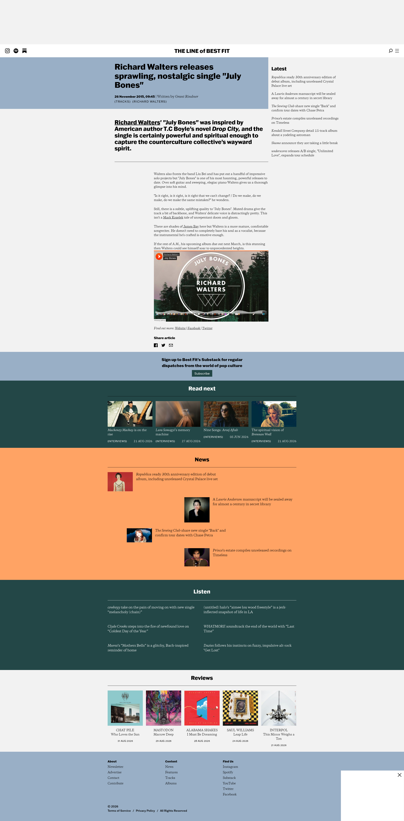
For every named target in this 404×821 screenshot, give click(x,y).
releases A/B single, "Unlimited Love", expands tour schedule (302, 153)
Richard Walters (137, 122)
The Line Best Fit (202, 50)
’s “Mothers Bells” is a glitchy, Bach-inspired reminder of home (148, 648)
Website (180, 328)
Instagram (230, 767)
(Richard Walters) (149, 101)
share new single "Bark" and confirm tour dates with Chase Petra (303, 108)
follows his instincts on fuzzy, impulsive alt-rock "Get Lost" (247, 648)
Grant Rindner (186, 96)
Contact (113, 778)
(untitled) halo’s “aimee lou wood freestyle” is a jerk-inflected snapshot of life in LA (245, 610)
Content (171, 761)
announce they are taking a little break (304, 143)
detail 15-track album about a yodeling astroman (304, 133)
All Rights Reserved (173, 810)
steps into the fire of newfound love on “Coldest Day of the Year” (148, 629)
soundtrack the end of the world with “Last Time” (249, 629)
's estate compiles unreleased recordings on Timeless (305, 120)
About (112, 761)
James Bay (191, 227)
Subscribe (202, 373)
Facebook (194, 328)
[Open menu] (397, 51)
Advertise (115, 772)
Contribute (115, 783)
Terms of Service (119, 810)
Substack (229, 778)
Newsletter (115, 767)
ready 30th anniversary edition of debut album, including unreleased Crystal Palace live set (303, 81)
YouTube (229, 783)
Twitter (207, 328)
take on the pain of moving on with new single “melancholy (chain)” (151, 610)
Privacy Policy (145, 810)
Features (171, 772)
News (169, 767)
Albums (171, 783)
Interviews (117, 441)
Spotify (228, 772)
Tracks (122, 101)
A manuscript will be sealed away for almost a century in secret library (303, 96)
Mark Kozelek (173, 218)
